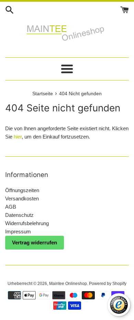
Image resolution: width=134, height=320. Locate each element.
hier (18, 137)
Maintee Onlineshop (68, 283)
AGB (10, 207)
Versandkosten (22, 198)
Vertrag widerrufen (34, 242)
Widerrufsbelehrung (27, 223)
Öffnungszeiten (22, 190)
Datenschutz (19, 215)
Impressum (18, 231)
